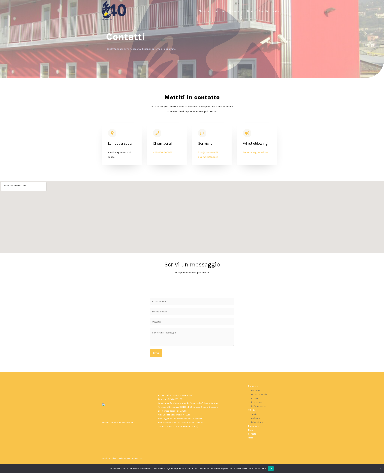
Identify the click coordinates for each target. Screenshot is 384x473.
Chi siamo (204, 10)
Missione (255, 390)
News (250, 10)
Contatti (263, 10)
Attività (219, 10)
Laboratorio (257, 422)
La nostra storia (259, 394)
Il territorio (256, 402)
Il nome (254, 398)
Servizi (254, 414)
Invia (156, 352)
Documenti (235, 10)
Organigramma (258, 406)
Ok (271, 468)
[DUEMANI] (114, 10)
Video (276, 10)
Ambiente (255, 418)
